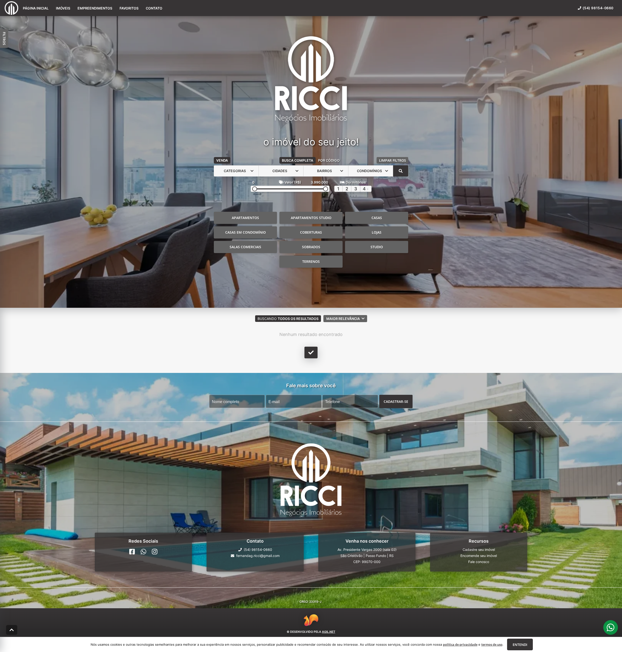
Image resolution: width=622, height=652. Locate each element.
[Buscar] (400, 170)
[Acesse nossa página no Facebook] (132, 551)
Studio (377, 247)
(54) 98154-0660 (598, 8)
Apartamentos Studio (311, 217)
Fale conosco (478, 562)
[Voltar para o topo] (11, 630)
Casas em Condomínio (245, 232)
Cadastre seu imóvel (479, 549)
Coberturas (311, 232)
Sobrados (311, 247)
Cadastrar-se (396, 401)
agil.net (328, 631)
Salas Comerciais (245, 247)
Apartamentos (245, 217)
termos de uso (491, 644)
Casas (376, 217)
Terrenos (311, 261)
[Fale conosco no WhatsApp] (143, 551)
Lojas (376, 232)
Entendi (520, 644)
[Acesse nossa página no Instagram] (154, 551)
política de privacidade (460, 644)
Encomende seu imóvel (478, 556)
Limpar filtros (392, 160)
